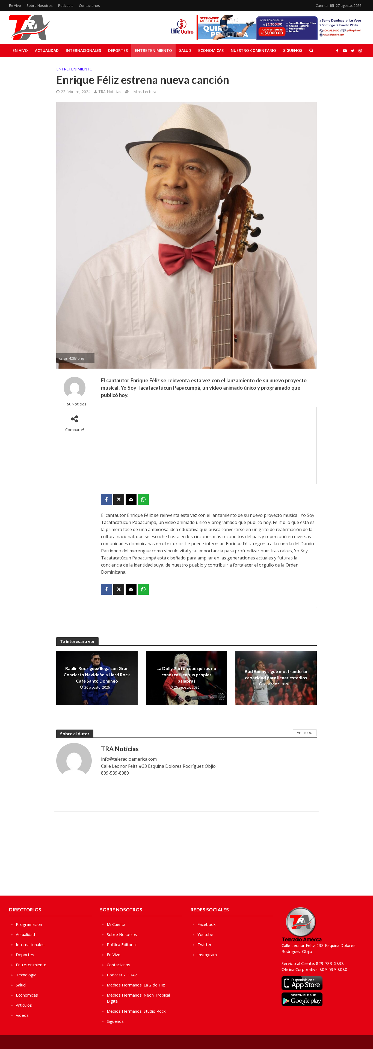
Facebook (206, 924)
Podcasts (65, 5)
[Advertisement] (208, 445)
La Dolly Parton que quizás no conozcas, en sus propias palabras (186, 674)
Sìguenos (115, 1021)
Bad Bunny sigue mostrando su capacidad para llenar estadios (276, 674)
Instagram (207, 954)
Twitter (204, 944)
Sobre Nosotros (39, 5)
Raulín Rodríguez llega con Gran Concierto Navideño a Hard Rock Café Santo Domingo (97, 674)
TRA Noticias (109, 91)
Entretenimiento (153, 50)
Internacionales (83, 50)
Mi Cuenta (116, 924)
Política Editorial (122, 944)
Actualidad (47, 50)
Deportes (118, 50)
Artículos (24, 1005)
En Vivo (15, 5)
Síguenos (292, 50)
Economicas (211, 50)
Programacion (29, 924)
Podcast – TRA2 (122, 974)
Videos (22, 1015)
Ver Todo (304, 733)
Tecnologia (26, 974)
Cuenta (322, 5)
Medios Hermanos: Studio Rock (136, 1011)
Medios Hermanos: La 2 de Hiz (136, 985)
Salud (185, 50)
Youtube (205, 934)
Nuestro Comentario (253, 50)
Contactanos (89, 5)
